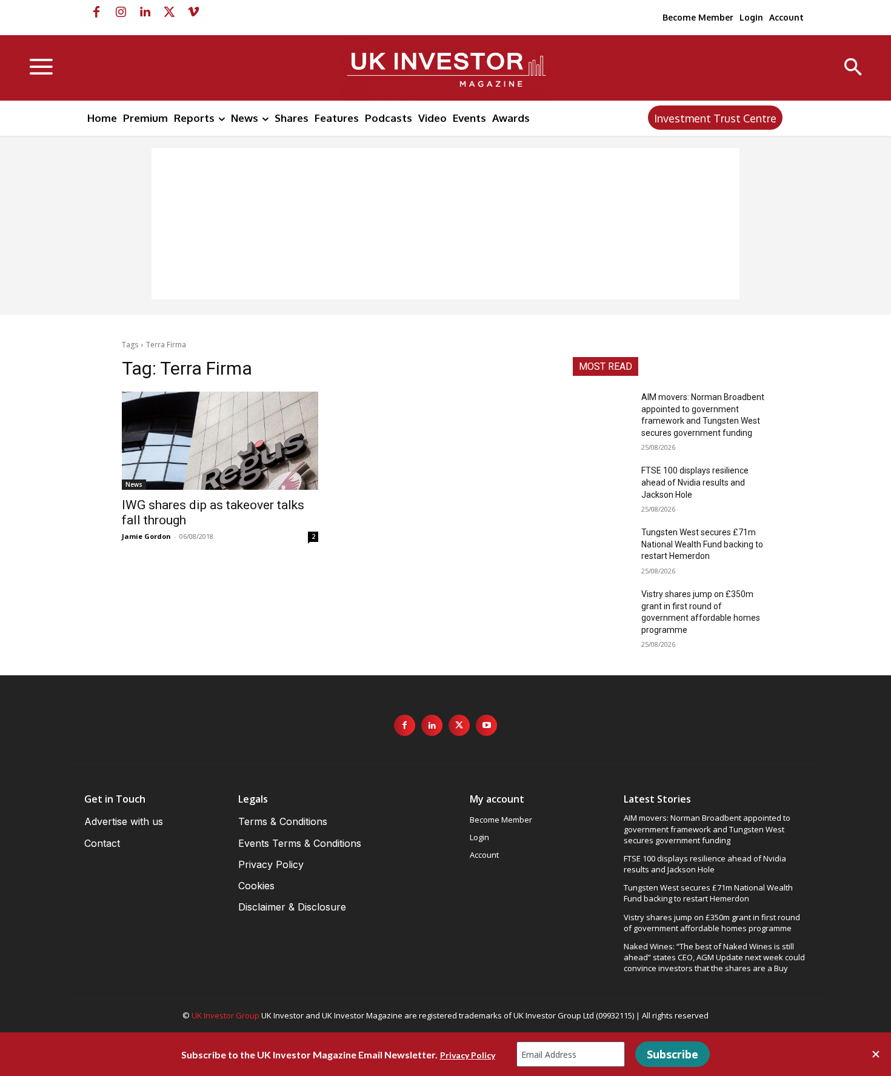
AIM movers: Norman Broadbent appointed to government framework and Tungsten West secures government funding (707, 828)
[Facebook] (96, 12)
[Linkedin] (145, 12)
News (133, 484)
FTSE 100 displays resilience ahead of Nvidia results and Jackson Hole (695, 482)
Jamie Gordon (146, 536)
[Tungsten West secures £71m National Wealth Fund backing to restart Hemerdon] (602, 547)
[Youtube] (486, 725)
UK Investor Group (225, 1015)
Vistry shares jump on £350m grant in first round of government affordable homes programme (712, 923)
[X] (169, 12)
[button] (853, 68)
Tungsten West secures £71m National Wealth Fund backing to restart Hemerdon (702, 544)
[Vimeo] (193, 12)
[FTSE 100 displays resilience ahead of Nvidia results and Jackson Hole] (602, 485)
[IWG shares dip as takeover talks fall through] (220, 441)
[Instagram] (120, 12)
